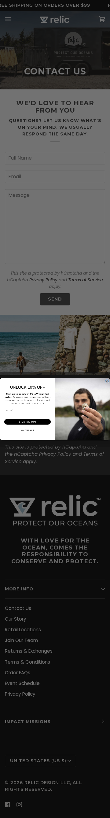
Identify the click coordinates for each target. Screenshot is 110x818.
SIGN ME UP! (27, 421)
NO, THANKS (27, 430)
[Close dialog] (106, 381)
